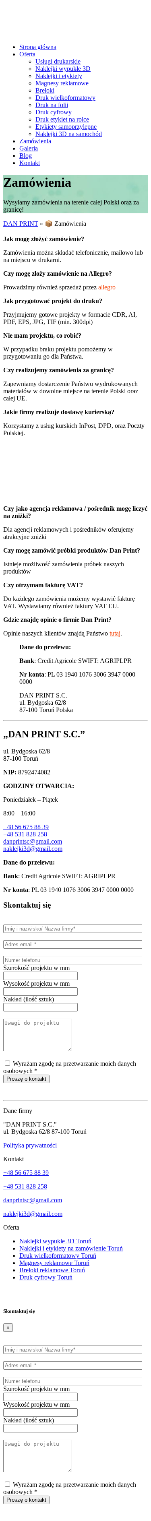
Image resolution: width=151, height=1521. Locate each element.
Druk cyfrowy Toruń (45, 1277)
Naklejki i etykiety (58, 75)
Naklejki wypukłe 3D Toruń (55, 1241)
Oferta (27, 54)
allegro (107, 287)
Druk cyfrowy (53, 112)
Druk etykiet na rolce (62, 119)
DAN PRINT (20, 223)
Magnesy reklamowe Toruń (54, 1262)
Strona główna (37, 46)
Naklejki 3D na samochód (68, 133)
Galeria (28, 148)
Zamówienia (35, 141)
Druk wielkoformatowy (65, 97)
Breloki (44, 90)
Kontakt (29, 162)
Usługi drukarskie (58, 61)
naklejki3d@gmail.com (32, 848)
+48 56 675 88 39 (26, 826)
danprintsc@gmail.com (32, 841)
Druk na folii (51, 104)
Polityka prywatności (30, 1145)
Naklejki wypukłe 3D (63, 68)
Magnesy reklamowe (62, 83)
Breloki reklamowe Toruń (52, 1270)
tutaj (115, 633)
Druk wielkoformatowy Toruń (57, 1255)
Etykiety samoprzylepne (66, 126)
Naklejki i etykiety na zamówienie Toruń (71, 1248)
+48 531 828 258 (25, 834)
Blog (25, 155)
